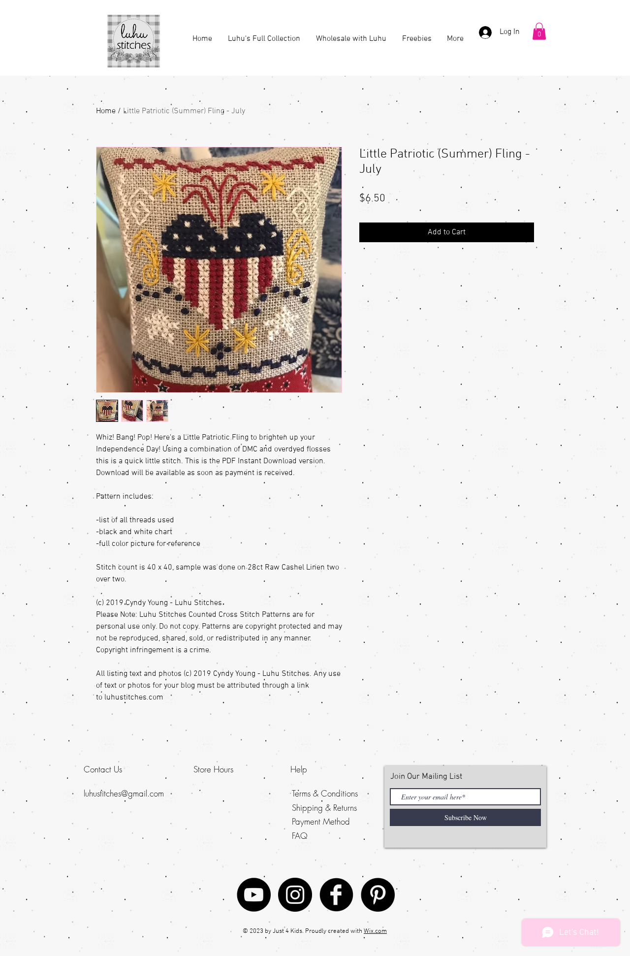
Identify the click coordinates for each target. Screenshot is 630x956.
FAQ (300, 835)
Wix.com (375, 931)
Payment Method (321, 821)
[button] (539, 31)
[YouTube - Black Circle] (254, 895)
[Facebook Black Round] (336, 895)
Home (106, 111)
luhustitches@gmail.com (124, 793)
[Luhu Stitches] (295, 895)
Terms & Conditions (325, 793)
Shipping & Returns (324, 807)
